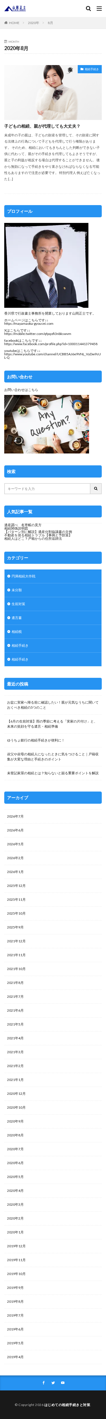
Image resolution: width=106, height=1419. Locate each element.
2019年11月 (16, 1260)
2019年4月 (15, 1357)
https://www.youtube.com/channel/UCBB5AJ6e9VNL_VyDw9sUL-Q (52, 356)
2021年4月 (15, 1038)
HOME (14, 23)
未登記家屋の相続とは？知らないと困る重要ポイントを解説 (53, 773)
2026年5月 (15, 844)
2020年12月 (16, 1093)
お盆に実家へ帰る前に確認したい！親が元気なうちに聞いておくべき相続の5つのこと (53, 705)
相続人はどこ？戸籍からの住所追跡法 (33, 538)
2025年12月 (16, 885)
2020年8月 (15, 1135)
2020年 (33, 23)
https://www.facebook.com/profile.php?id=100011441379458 (51, 344)
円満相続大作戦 (23, 576)
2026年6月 (15, 830)
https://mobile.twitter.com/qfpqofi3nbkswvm (37, 334)
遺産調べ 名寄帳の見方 (23, 525)
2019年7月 (15, 1315)
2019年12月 (16, 1246)
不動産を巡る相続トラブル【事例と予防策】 (38, 535)
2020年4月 (15, 1190)
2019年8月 (15, 1301)
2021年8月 (15, 983)
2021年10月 (16, 969)
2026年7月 (15, 816)
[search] (96, 488)
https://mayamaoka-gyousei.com (28, 323)
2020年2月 (15, 1218)
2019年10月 (16, 1274)
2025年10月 (16, 913)
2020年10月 (16, 1107)
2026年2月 (15, 858)
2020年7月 (15, 1149)
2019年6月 (15, 1329)
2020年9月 (15, 1121)
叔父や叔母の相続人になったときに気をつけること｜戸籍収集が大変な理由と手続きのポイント (53, 756)
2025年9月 (15, 927)
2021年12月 (16, 941)
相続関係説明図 (16, 528)
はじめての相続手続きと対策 (67, 1405)
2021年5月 (15, 1024)
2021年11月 (16, 955)
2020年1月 (15, 1232)
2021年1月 (15, 1080)
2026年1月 (15, 872)
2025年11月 (16, 899)
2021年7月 (15, 996)
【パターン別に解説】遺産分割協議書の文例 (38, 532)
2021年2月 (15, 1066)
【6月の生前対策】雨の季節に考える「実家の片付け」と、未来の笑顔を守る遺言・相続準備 (52, 723)
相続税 (17, 631)
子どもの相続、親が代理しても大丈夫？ (42, 125)
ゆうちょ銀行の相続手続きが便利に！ (36, 740)
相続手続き (92, 69)
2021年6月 (15, 1010)
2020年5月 (15, 1177)
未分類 (17, 590)
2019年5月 (15, 1343)
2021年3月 (15, 1052)
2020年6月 (15, 1163)
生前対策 (18, 604)
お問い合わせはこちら (21, 390)
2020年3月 (15, 1204)
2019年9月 (15, 1287)
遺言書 (17, 618)
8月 (50, 23)
